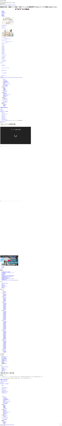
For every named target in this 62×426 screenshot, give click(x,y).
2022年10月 (4, 312)
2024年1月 (4, 301)
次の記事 (3, 267)
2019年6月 (4, 345)
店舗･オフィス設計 (5, 84)
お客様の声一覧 (5, 98)
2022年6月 (4, 315)
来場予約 (4, 423)
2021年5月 (4, 326)
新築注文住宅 (5, 411)
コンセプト (4, 79)
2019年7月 (4, 344)
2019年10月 (4, 342)
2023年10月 (4, 304)
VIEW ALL (1, 62)
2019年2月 (4, 348)
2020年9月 (4, 333)
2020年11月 (4, 331)
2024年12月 (4, 297)
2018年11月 (4, 351)
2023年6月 (4, 307)
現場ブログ (3, 287)
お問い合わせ (5, 104)
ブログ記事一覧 (5, 101)
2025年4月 (4, 295)
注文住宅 (4, 83)
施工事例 (3, 11)
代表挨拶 (4, 89)
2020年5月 (4, 336)
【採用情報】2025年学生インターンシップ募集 (8, 278)
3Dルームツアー (5, 414)
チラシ (3, 367)
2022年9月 (4, 313)
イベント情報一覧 (5, 417)
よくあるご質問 (5, 86)
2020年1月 (4, 339)
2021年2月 (4, 328)
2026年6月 (4, 291)
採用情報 (3, 15)
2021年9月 (4, 323)
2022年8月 (4, 314)
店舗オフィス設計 (5, 95)
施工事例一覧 (5, 410)
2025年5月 (4, 294)
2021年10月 (4, 322)
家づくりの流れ (5, 85)
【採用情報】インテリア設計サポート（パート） (8, 272)
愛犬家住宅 (4, 413)
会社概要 (4, 407)
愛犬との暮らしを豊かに (5, 366)
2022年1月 (4, 319)
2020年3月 (4, 337)
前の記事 (3, 266)
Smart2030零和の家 (5, 81)
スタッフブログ (4, 286)
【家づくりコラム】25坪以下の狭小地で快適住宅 (8, 275)
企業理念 (4, 88)
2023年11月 (4, 303)
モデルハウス (5, 397)
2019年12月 (4, 340)
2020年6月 (4, 335)
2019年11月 (4, 341)
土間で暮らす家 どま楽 (6, 82)
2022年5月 (4, 316)
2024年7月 (4, 298)
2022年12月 (4, 311)
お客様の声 (3, 12)
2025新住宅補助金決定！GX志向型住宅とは (7, 276)
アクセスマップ (5, 90)
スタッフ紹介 (5, 91)
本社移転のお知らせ (4, 279)
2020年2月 (4, 338)
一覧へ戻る (1, 268)
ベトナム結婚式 (4, 273)
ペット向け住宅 (5, 398)
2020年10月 (4, 332)
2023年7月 (4, 306)
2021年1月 (4, 329)
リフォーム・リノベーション (7, 94)
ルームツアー (3, 284)
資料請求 (4, 422)
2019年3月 (4, 347)
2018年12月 (4, 350)
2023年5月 (4, 308)
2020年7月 (4, 334)
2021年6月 (4, 325)
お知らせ (3, 370)
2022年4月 (4, 317)
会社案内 (3, 14)
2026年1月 (4, 292)
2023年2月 (4, 309)
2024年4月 (4, 300)
